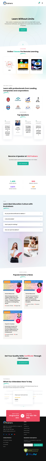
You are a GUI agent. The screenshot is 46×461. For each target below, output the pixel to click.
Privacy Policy (26, 430)
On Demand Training (7, 440)
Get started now (22, 362)
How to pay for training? (11, 224)
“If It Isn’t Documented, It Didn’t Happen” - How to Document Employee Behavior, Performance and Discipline (33, 299)
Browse (22, 29)
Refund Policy (26, 432)
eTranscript (5, 444)
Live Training (5, 442)
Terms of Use (26, 428)
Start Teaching (22, 163)
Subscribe (37, 445)
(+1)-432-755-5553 (31, 417)
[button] (22, 406)
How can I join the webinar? (12, 230)
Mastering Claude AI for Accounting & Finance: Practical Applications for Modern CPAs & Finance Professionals (11, 329)
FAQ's (4, 446)
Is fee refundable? (9, 219)
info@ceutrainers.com (10, 431)
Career (25, 434)
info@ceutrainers (14, 417)
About (25, 424)
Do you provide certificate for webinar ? (15, 213)
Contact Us (26, 426)
